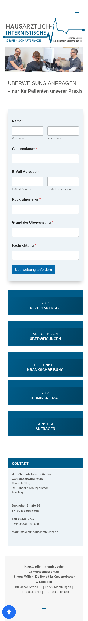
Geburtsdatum (24, 149)
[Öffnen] (9, 612)
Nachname (54, 138)
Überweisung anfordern (33, 270)
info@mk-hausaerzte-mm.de (38, 532)
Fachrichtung (24, 245)
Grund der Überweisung (32, 222)
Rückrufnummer (26, 199)
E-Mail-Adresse (22, 189)
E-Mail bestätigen (59, 189)
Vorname (18, 138)
